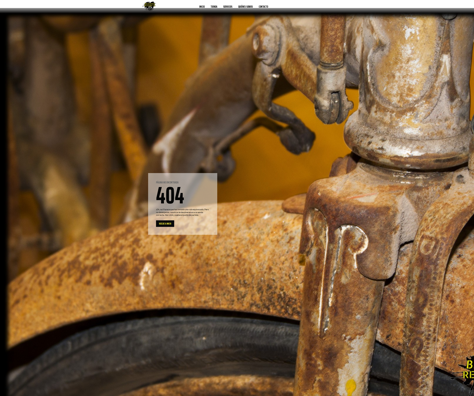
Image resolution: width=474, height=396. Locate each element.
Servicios (227, 6)
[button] (274, 6)
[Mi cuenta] (322, 6)
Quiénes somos (245, 6)
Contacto (263, 6)
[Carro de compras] (329, 6)
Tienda (214, 6)
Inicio (202, 6)
